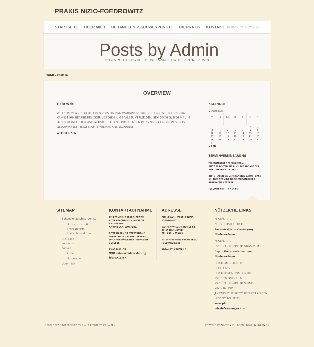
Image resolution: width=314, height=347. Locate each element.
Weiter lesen (67, 133)
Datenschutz (75, 258)
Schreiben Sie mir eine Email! (229, 11)
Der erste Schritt (77, 224)
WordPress (227, 325)
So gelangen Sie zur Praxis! (242, 11)
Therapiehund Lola (79, 233)
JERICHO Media (260, 325)
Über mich (94, 27)
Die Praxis (189, 27)
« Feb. (212, 146)
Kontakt (215, 27)
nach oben (252, 202)
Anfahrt (72, 253)
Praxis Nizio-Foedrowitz (99, 11)
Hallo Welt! (65, 104)
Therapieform (76, 229)
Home (50, 75)
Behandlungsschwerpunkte (142, 27)
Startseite (66, 27)
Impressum (254, 11)
